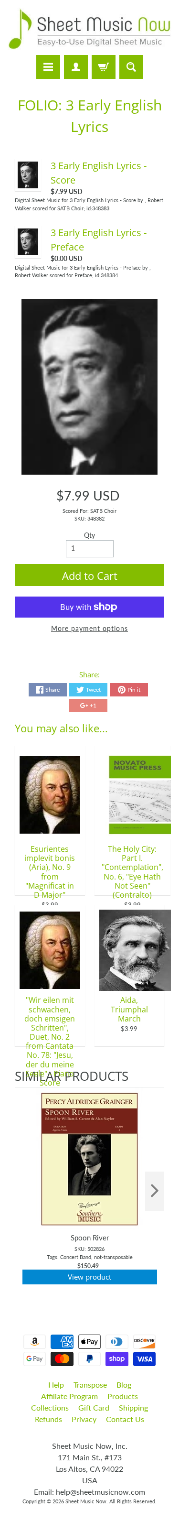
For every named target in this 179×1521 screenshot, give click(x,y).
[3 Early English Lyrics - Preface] (28, 250)
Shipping (133, 1407)
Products (122, 1396)
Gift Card (93, 1407)
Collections (50, 1407)
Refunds (48, 1418)
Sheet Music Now (85, 1501)
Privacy (84, 1418)
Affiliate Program (69, 1396)
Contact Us (125, 1418)
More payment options (89, 628)
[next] (154, 1191)
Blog (123, 1384)
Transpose (90, 1384)
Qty (89, 535)
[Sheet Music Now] (89, 29)
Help (56, 1384)
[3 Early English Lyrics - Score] (28, 183)
